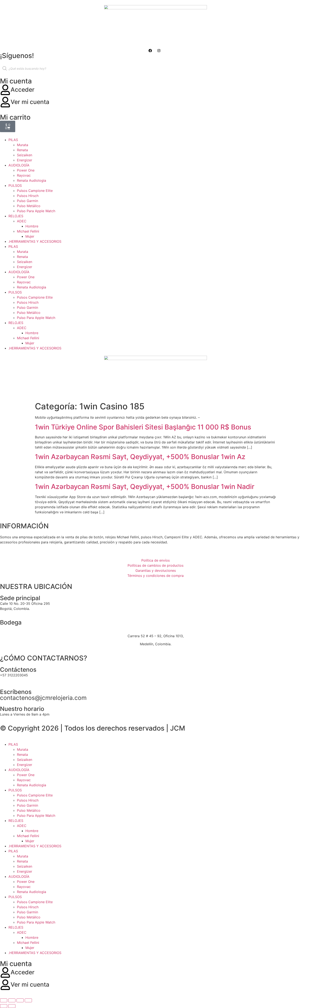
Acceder (22, 89)
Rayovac (24, 175)
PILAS (13, 140)
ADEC (21, 221)
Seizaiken (24, 155)
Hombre (31, 226)
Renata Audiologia (31, 180)
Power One (25, 170)
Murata (22, 145)
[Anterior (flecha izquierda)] (3, 1006)
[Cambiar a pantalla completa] (11, 1000)
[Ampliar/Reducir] (3, 1000)
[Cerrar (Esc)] (28, 1000)
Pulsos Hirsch (28, 196)
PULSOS (15, 185)
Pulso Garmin (27, 201)
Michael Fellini (28, 231)
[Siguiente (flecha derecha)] (11, 1006)
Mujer (29, 236)
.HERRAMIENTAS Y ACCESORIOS (34, 241)
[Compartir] (20, 1000)
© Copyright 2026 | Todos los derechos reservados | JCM (92, 728)
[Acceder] (5, 89)
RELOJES (15, 216)
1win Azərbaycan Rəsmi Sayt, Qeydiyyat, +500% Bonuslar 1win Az (140, 457)
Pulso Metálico (28, 206)
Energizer (24, 160)
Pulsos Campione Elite (35, 190)
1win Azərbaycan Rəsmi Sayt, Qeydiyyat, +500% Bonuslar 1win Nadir (144, 486)
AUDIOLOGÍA (18, 165)
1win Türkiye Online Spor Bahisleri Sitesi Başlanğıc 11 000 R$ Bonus (143, 427)
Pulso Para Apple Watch (36, 211)
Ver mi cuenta (30, 101)
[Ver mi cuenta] (5, 102)
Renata (22, 150)
